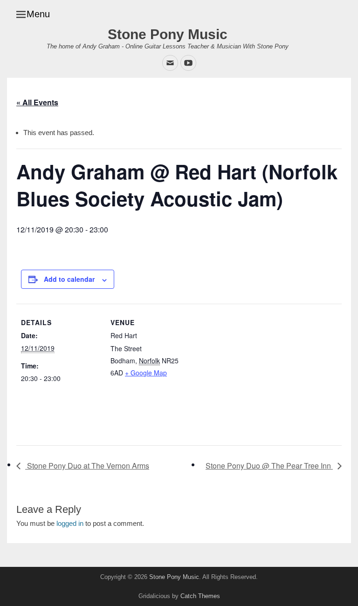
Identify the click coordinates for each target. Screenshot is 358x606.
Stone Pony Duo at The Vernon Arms (87, 465)
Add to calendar (69, 279)
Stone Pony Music (167, 34)
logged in (69, 523)
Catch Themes (200, 595)
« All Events (37, 102)
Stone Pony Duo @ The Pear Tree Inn (269, 465)
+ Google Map (146, 372)
